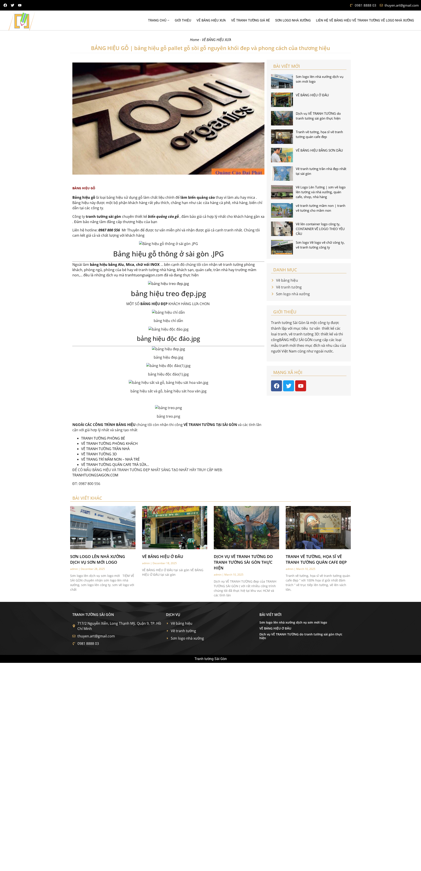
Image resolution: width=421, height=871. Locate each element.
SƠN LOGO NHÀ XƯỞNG (293, 20)
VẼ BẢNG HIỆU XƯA (211, 20)
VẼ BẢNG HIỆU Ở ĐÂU (312, 95)
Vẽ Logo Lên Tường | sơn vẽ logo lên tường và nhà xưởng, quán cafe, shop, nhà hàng (321, 192)
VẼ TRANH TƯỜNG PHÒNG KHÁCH (109, 443)
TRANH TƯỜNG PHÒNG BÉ (103, 438)
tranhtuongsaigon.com (144, 275)
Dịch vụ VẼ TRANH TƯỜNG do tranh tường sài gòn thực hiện (243, 562)
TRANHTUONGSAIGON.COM (95, 475)
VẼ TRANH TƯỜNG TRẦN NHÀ (105, 448)
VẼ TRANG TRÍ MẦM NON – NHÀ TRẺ (110, 459)
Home (194, 39)
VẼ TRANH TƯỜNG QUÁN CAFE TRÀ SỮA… (115, 464)
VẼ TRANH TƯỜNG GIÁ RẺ (250, 20)
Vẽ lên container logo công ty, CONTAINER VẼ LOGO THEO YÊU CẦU (320, 229)
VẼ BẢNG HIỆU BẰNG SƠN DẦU (319, 150)
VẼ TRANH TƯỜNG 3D (99, 454)
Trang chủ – (158, 20)
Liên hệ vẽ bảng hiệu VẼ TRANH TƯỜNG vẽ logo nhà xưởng (365, 20)
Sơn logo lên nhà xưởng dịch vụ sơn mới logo (293, 622)
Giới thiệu (183, 20)
